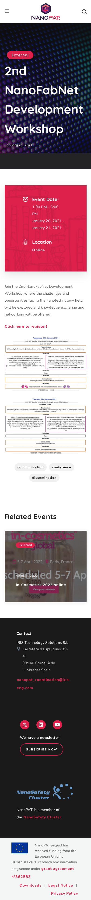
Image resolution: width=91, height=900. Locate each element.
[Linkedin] (41, 724)
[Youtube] (57, 724)
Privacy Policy (64, 893)
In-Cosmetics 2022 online (41, 584)
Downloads (31, 885)
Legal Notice (60, 885)
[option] (45, 566)
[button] (84, 11)
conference (61, 467)
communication (31, 467)
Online (38, 250)
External (20, 55)
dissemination (44, 478)
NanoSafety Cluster (42, 817)
